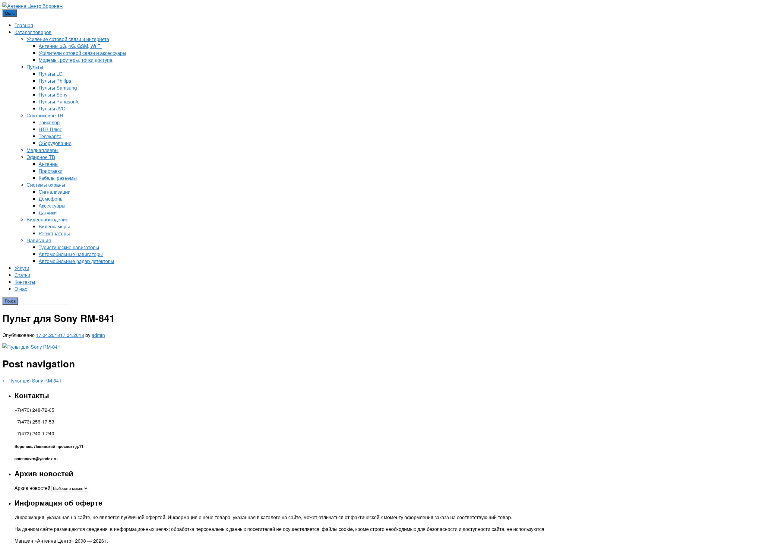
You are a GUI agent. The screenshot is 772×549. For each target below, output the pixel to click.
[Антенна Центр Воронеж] (32, 5)
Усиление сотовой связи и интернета (68, 39)
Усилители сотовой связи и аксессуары (82, 52)
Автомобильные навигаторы (71, 254)
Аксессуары (52, 205)
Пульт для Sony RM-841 (32, 380)
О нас (20, 288)
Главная (23, 25)
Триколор (49, 122)
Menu (9, 13)
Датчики (48, 212)
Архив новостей (32, 487)
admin (98, 335)
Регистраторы (54, 233)
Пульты (35, 66)
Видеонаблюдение (47, 219)
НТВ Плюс (50, 129)
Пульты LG (50, 73)
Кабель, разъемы (58, 177)
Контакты (24, 281)
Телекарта (50, 136)
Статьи (22, 274)
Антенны (49, 163)
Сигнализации (55, 191)
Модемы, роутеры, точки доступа (75, 59)
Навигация (39, 240)
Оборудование (55, 143)
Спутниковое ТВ (45, 115)
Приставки (50, 170)
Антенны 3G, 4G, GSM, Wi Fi (70, 46)
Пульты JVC (52, 108)
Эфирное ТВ (41, 157)
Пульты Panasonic (59, 101)
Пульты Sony (53, 94)
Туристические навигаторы (69, 247)
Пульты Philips (55, 80)
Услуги (21, 268)
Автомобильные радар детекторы (76, 261)
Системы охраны (46, 184)
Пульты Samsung (58, 87)
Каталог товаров (33, 32)
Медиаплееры (43, 150)
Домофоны (51, 198)
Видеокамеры (54, 226)
